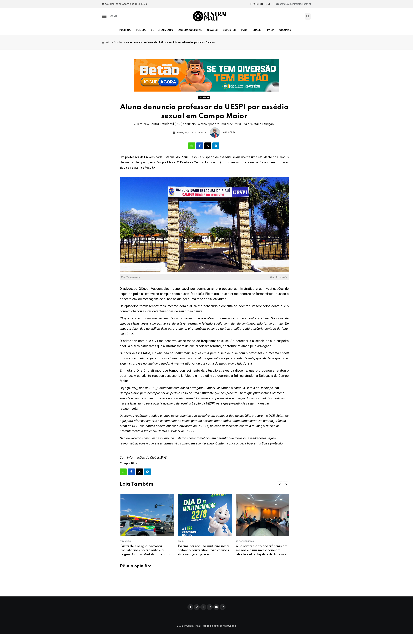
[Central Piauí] (211, 16)
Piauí (244, 30)
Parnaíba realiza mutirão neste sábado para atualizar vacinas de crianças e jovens (203, 550)
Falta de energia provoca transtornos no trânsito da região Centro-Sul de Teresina (144, 550)
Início (107, 42)
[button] (280, 484)
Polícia (141, 30)
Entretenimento (162, 30)
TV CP (270, 30)
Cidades (212, 30)
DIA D (180, 541)
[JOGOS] (206, 75)
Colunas (285, 30)
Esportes (229, 30)
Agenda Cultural (190, 30)
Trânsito (125, 541)
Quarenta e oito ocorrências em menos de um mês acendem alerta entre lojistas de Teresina (261, 550)
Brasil (257, 30)
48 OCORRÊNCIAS (244, 541)
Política (125, 30)
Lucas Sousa (228, 132)
